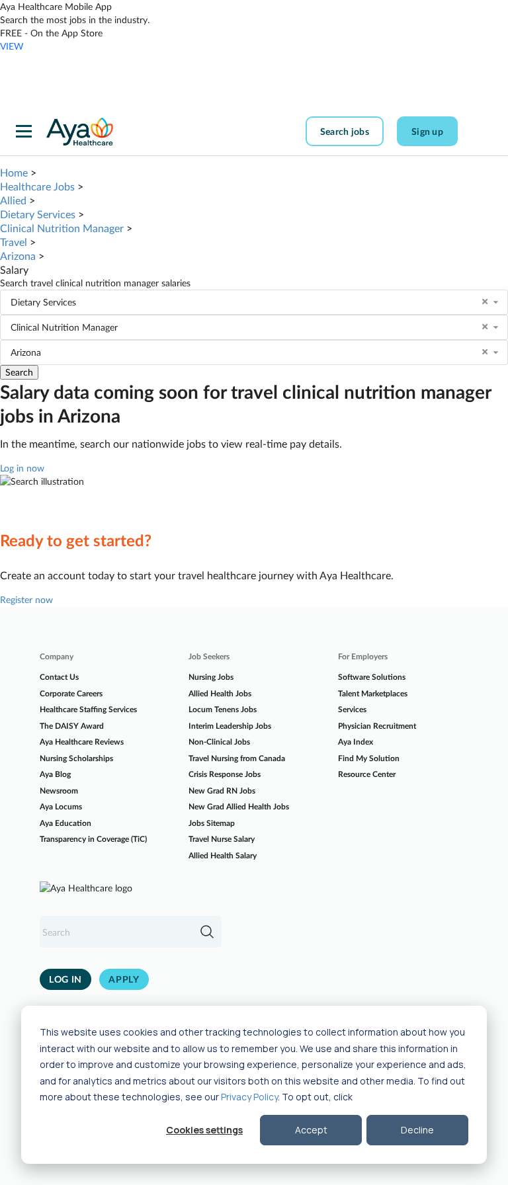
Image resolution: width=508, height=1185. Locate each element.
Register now (26, 599)
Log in (65, 979)
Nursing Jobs (211, 677)
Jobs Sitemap (212, 823)
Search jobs (344, 131)
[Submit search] (207, 932)
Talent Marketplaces (372, 693)
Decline (417, 1130)
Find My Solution (369, 758)
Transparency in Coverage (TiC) (93, 839)
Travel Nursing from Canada (237, 758)
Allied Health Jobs (220, 693)
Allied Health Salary (223, 855)
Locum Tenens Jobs (223, 709)
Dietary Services (37, 214)
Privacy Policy (249, 1096)
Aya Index (355, 742)
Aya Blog (55, 774)
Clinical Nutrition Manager (62, 228)
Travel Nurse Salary (222, 839)
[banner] (79, 131)
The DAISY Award (72, 726)
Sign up (427, 131)
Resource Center (367, 774)
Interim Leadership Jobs (230, 726)
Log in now (22, 467)
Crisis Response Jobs (225, 774)
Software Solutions (371, 677)
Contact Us (59, 677)
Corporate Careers (71, 693)
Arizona (18, 255)
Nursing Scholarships (76, 758)
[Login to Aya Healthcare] (481, 131)
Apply (124, 979)
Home (14, 172)
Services (352, 709)
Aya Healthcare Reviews (82, 742)
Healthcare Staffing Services (88, 709)
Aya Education (65, 823)
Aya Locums (61, 806)
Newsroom (59, 791)
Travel (13, 241)
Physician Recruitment (377, 726)
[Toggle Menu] (24, 132)
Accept (311, 1130)
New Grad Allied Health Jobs (239, 806)
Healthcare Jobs (37, 186)
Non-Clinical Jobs (219, 742)
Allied (13, 200)
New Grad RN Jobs (222, 791)
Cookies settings (204, 1130)
